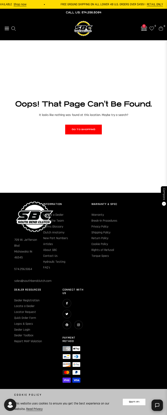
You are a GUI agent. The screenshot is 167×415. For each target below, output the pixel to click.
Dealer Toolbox (23, 335)
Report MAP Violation (28, 341)
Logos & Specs (23, 324)
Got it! (134, 402)
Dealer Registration (27, 300)
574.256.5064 (23, 269)
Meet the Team (53, 221)
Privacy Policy (99, 226)
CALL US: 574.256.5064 (83, 12)
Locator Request (25, 312)
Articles (48, 244)
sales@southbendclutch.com (33, 281)
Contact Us (50, 256)
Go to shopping (83, 129)
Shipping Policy (100, 232)
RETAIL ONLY (152, 4)
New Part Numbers (55, 238)
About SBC (50, 250)
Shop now (17, 4)
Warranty (97, 215)
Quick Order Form (25, 318)
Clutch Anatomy (53, 232)
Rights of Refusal (102, 250)
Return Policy (99, 238)
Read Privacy (34, 409)
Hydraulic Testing (54, 262)
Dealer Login (22, 330)
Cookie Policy (99, 244)
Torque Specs (100, 256)
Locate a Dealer (53, 215)
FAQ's (46, 267)
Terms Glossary (53, 226)
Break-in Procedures (104, 221)
